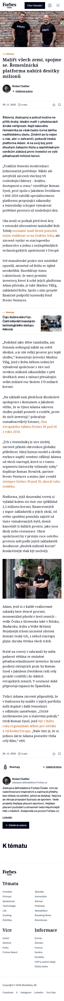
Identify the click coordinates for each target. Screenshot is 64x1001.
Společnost (9, 901)
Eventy (38, 938)
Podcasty (40, 906)
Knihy (6, 947)
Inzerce (39, 947)
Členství (39, 943)
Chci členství (34, 5)
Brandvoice (41, 920)
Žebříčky (7, 920)
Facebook (8, 992)
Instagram (25, 992)
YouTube (51, 992)
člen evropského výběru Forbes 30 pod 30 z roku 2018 (30, 427)
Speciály (39, 891)
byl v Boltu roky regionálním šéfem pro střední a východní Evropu (29, 726)
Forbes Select (10, 952)
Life (4, 910)
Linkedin (7, 817)
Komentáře (41, 896)
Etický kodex (41, 966)
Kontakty (39, 957)
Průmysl (7, 896)
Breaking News (43, 915)
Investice (7, 891)
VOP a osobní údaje (45, 962)
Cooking (7, 915)
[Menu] (58, 5)
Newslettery (41, 910)
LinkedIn (38, 992)
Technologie (9, 906)
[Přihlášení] (49, 5)
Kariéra (38, 952)
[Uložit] (59, 104)
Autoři (6, 938)
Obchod (7, 943)
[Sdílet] (54, 104)
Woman (39, 901)
